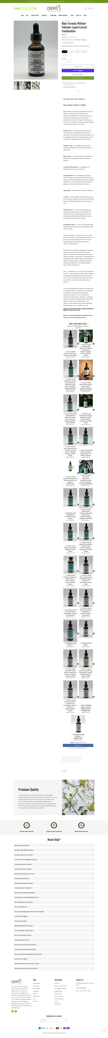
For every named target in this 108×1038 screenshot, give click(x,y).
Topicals (35, 993)
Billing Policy (58, 1004)
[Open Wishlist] (89, 8)
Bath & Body (36, 996)
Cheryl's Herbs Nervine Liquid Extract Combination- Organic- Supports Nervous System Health (86, 672)
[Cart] (92, 8)
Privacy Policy (58, 993)
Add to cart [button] (78, 745)
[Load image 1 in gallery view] (18, 85)
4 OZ (77, 51)
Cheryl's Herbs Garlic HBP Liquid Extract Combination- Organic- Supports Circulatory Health (70, 672)
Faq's (56, 1001)
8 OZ (84, 51)
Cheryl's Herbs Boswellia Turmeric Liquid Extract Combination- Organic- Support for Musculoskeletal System (70, 705)
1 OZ (64, 51)
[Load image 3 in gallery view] (36, 85)
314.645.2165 (83, 988)
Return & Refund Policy (61, 986)
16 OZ (65, 55)
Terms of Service (59, 996)
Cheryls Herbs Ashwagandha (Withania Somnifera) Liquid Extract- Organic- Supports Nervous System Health (86, 350)
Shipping (64, 37)
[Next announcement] (79, 1)
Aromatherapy (36, 988)
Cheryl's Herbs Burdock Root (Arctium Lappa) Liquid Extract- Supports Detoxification (70, 480)
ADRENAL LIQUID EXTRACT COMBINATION (79, 736)
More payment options (78, 74)
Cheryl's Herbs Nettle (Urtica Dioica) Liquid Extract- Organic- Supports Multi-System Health (86, 386)
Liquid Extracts (36, 983)
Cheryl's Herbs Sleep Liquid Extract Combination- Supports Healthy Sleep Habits (86, 612)
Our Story (57, 983)
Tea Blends (36, 991)
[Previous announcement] (14, 1)
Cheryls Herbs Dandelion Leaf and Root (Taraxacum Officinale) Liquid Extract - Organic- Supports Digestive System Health (70, 384)
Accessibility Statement (61, 988)
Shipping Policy (58, 991)
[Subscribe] (65, 1020)
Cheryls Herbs (51, 1033)
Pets (34, 999)
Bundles (35, 1001)
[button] (27, 15)
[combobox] (25, 8)
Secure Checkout (59, 999)
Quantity (64, 58)
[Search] (35, 8)
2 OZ (71, 51)
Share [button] (65, 771)
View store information (69, 87)
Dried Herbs (36, 986)
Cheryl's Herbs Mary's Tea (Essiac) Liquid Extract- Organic (70, 353)
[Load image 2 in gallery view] (27, 85)
